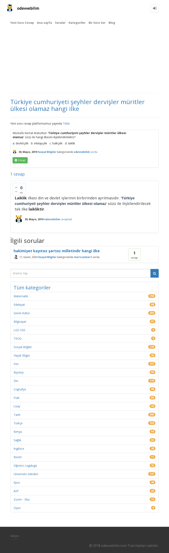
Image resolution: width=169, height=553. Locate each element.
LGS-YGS (19, 330)
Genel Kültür (22, 313)
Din (16, 381)
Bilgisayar (20, 321)
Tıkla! (66, 123)
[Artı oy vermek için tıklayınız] (16, 187)
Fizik (16, 398)
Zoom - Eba (21, 499)
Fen (16, 364)
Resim (18, 457)
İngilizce (19, 449)
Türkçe (18, 423)
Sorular (60, 23)
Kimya (18, 432)
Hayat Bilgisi (22, 355)
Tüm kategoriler (32, 287)
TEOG (17, 338)
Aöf (16, 491)
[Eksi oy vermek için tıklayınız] (16, 191)
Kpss (17, 482)
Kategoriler (77, 23)
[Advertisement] (84, 62)
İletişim (14, 536)
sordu (93, 152)
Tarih (17, 415)
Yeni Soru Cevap (22, 23)
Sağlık (17, 440)
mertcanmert (83, 257)
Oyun (17, 508)
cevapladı (66, 219)
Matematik (21, 296)
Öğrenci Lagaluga (25, 465)
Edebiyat (19, 305)
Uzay (17, 406)
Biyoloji (18, 372)
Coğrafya (20, 389)
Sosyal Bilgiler (47, 152)
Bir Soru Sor (97, 23)
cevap (21, 160)
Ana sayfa (44, 23)
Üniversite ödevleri (26, 474)
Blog (112, 23)
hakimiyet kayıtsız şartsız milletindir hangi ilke (57, 250)
